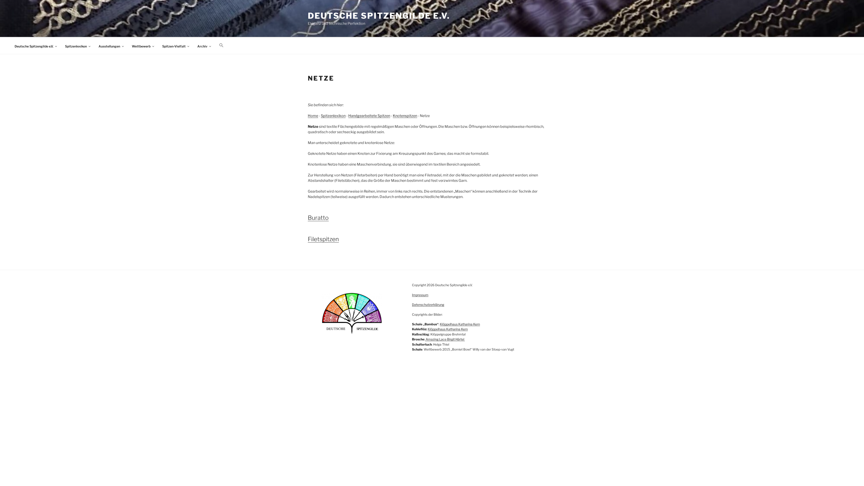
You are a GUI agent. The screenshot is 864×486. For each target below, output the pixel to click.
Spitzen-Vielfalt (174, 46)
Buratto (318, 217)
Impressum (420, 295)
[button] (221, 45)
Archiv (202, 46)
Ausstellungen (109, 46)
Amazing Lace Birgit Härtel (445, 339)
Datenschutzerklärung (428, 304)
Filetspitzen (323, 239)
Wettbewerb (141, 46)
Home (313, 116)
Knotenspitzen (405, 116)
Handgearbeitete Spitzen (369, 116)
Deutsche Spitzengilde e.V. (379, 16)
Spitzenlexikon (76, 46)
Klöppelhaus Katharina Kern (460, 324)
